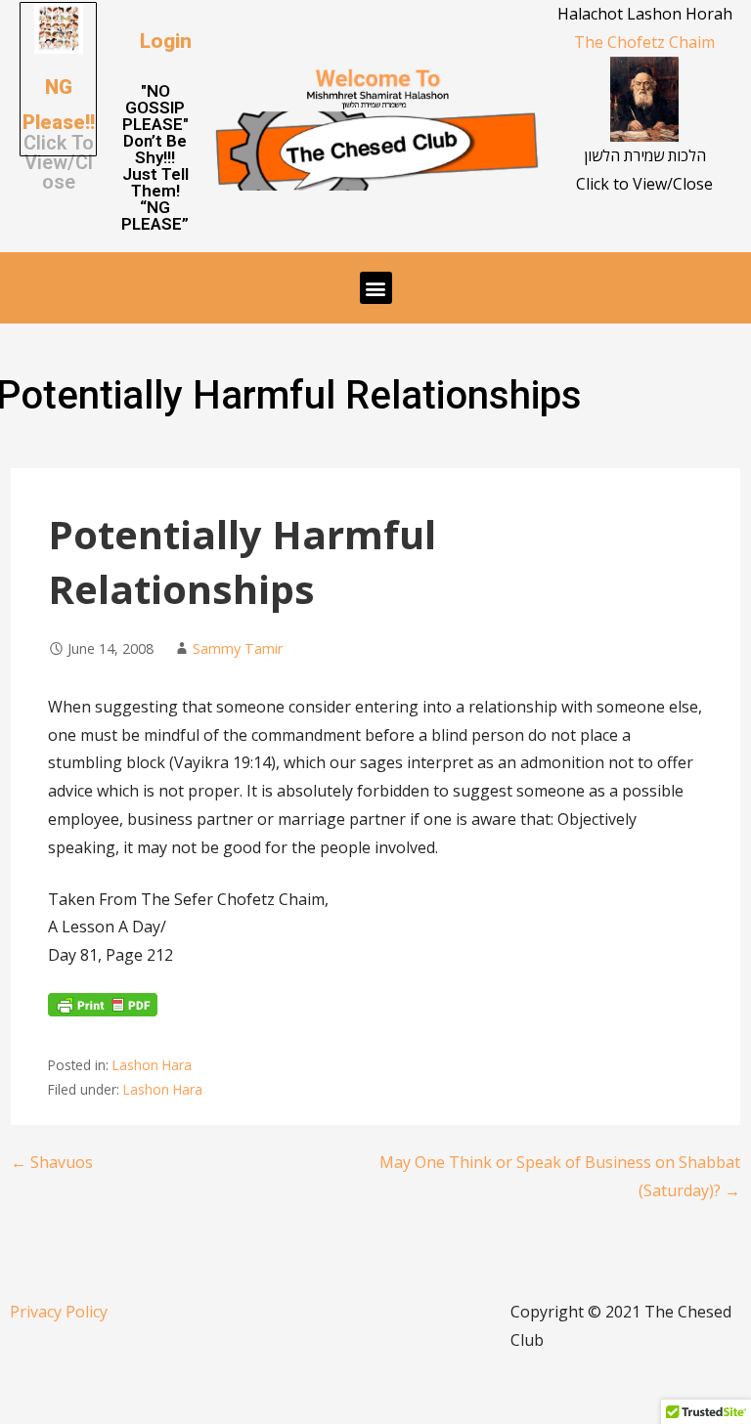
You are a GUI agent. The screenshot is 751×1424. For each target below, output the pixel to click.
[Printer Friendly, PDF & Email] (102, 1010)
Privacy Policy (59, 1311)
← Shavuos (52, 1162)
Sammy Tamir (238, 648)
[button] (165, 42)
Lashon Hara (152, 1065)
